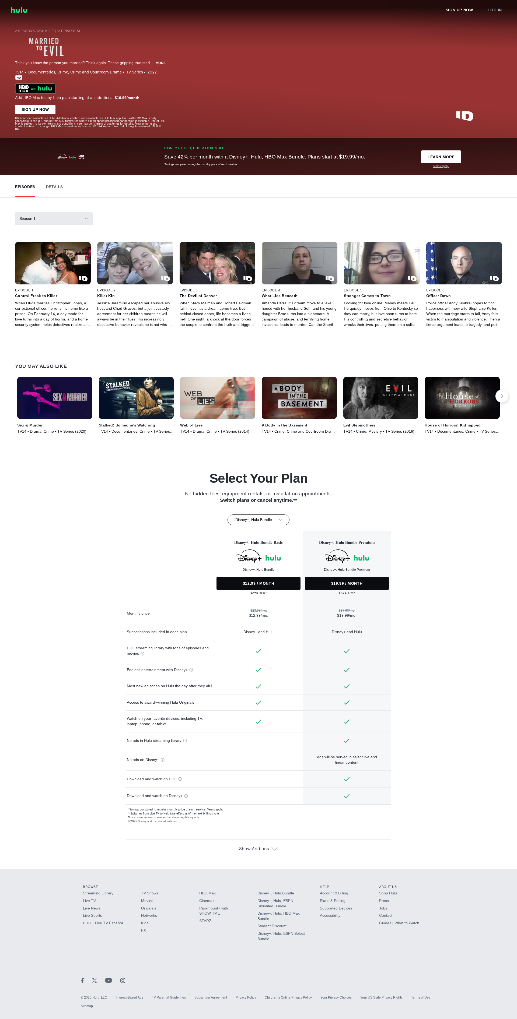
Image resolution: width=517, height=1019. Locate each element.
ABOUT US (388, 887)
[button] (25, 185)
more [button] (161, 63)
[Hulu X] (98, 980)
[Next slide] (501, 396)
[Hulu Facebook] (86, 980)
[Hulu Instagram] (122, 980)
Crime (62, 72)
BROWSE (90, 887)
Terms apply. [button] (215, 809)
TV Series (134, 72)
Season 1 (27, 218)
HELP (324, 887)
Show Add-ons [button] (254, 849)
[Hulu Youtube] (112, 980)
